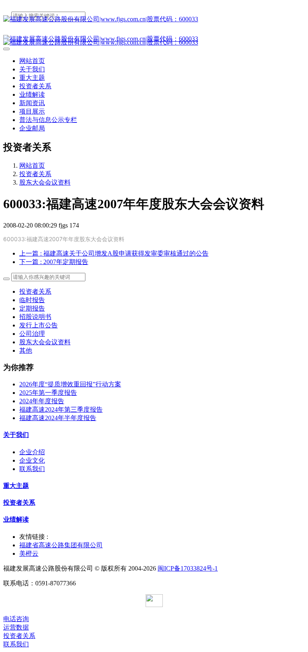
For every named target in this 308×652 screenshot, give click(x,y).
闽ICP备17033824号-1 (188, 568)
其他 (25, 350)
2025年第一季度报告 (48, 392)
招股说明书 (35, 316)
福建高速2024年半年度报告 (57, 417)
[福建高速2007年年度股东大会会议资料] (134, 239)
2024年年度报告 (41, 401)
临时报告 (32, 300)
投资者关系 (35, 174)
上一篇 (114, 253)
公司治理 (32, 333)
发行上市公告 (38, 325)
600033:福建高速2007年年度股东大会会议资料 (63, 239)
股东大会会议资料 (45, 182)
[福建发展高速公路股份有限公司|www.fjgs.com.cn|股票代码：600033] (154, 19)
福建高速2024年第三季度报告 (61, 409)
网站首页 (32, 60)
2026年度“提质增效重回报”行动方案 (70, 384)
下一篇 (53, 261)
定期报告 (32, 308)
